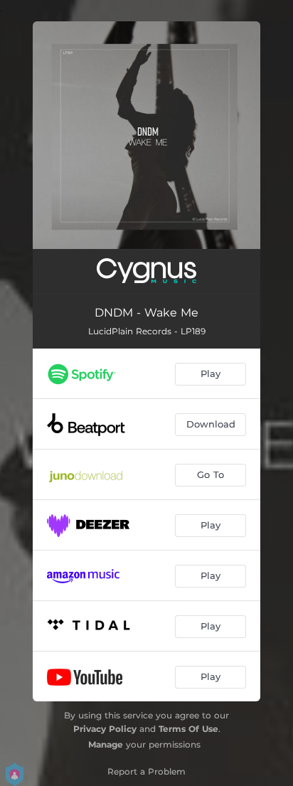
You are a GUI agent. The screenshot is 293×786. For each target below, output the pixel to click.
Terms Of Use (188, 728)
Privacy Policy (105, 728)
